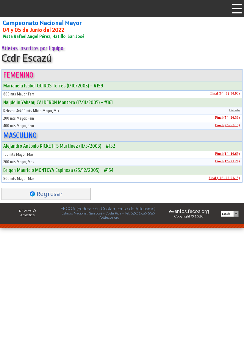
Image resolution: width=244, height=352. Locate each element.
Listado (234, 110)
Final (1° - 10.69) (227, 153)
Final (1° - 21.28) (227, 161)
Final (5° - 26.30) (227, 117)
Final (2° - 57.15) (227, 125)
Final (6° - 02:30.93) (225, 93)
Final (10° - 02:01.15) (224, 178)
